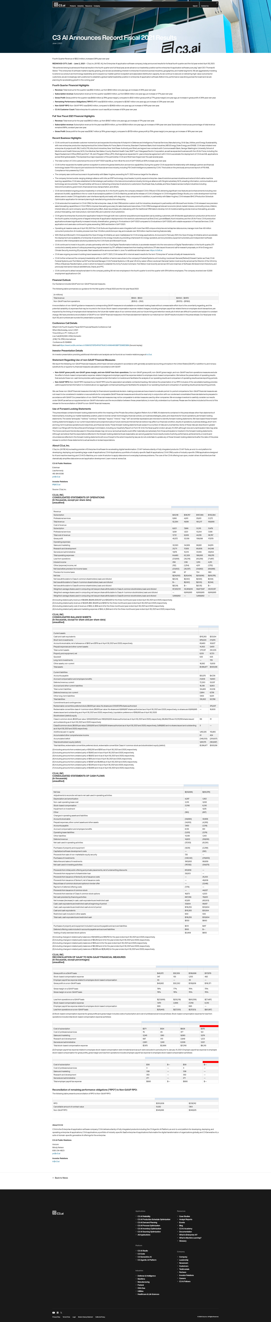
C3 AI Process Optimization (149, 1225)
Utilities (140, 1291)
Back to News (61, 1178)
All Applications (144, 1235)
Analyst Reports (185, 1219)
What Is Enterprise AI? (188, 1235)
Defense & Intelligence (147, 1276)
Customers (183, 1266)
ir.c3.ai (149, 354)
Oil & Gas (141, 1288)
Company (183, 1257)
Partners (182, 1272)
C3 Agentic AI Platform (147, 1260)
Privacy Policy (56, 1317)
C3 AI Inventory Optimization (149, 1229)
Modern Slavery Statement (85, 1317)
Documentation (185, 1232)
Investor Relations (186, 1275)
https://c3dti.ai (156, 250)
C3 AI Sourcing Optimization (149, 1232)
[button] (195, 4)
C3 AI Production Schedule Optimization (154, 1219)
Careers (182, 1278)
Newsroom (183, 1263)
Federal (141, 1285)
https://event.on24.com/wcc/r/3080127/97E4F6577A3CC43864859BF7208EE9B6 (94, 345)
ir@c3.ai (55, 1161)
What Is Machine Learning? (190, 1238)
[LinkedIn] (57, 1313)
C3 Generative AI (145, 1257)
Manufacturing (144, 1282)
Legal (74, 1317)
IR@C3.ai (56, 484)
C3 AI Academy (185, 1229)
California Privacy (100, 1317)
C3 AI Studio (143, 1251)
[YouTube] (53, 1313)
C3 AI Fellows (184, 1281)
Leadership (183, 1260)
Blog (181, 1225)
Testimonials (184, 1269)
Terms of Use (66, 1317)
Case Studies (184, 1216)
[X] (61, 1313)
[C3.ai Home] (59, 4)
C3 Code (141, 1254)
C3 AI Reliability (144, 1216)
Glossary (182, 1241)
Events (182, 1222)
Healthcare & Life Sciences (148, 1294)
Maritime (141, 1279)
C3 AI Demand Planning (147, 1222)
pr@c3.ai (56, 477)
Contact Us (204, 6)
